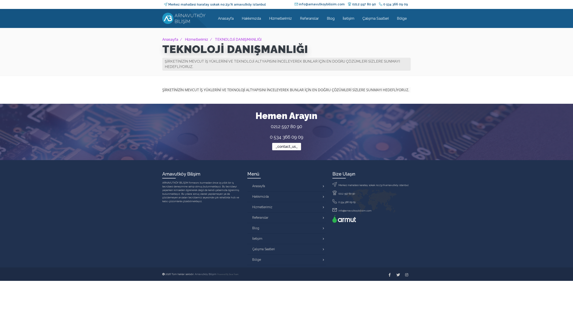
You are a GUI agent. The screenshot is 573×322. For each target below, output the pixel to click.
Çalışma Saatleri (375, 18)
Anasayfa (226, 18)
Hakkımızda (251, 18)
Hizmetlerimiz (280, 18)
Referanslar (309, 18)
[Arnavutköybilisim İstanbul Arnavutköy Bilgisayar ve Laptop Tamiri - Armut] (344, 218)
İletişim (348, 18)
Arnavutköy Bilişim (206, 274)
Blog (331, 18)
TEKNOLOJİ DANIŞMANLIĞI (238, 39)
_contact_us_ (287, 146)
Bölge (402, 18)
